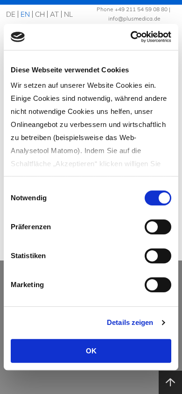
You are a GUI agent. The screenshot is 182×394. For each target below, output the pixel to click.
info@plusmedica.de (134, 18)
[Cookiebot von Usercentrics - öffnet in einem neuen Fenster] (131, 37)
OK (91, 351)
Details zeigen (130, 322)
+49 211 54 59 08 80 (141, 9)
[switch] (158, 226)
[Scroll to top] (170, 382)
